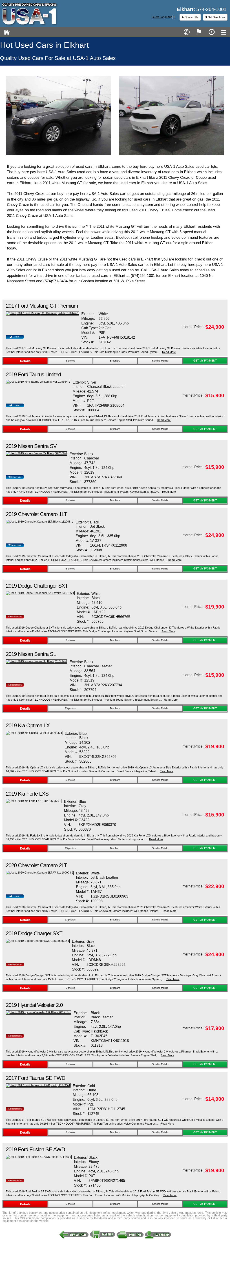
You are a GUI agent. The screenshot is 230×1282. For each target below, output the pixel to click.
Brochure (115, 360)
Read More (169, 352)
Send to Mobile (160, 360)
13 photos (70, 708)
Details (25, 361)
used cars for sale (48, 265)
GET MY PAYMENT (205, 360)
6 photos (70, 360)
